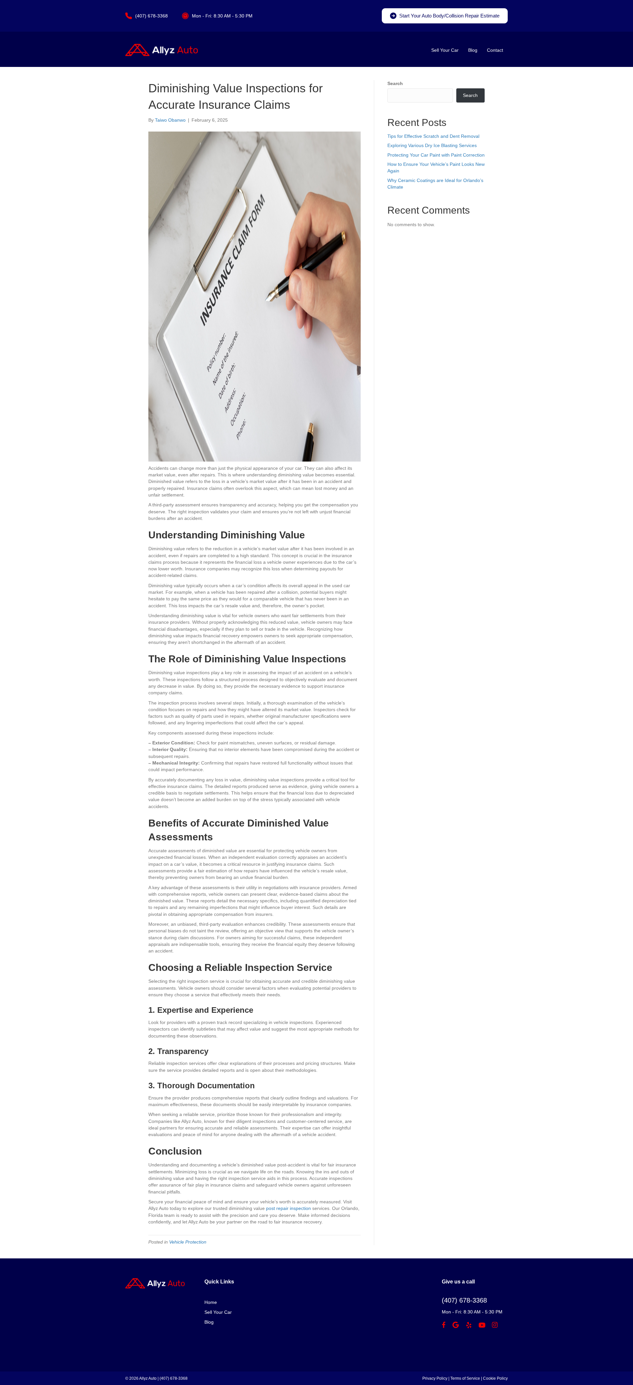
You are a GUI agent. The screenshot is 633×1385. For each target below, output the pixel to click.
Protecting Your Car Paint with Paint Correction (436, 155)
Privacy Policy (434, 1378)
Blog (472, 50)
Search (395, 83)
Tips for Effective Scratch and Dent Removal (433, 136)
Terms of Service (465, 1378)
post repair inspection (288, 1208)
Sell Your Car (445, 50)
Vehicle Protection (187, 1242)
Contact (495, 50)
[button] (445, 15)
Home (210, 1302)
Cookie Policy (495, 1378)
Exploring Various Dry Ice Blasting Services (432, 145)
